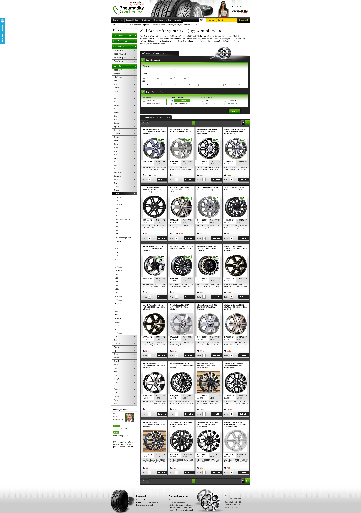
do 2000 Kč (210, 100)
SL (116, 307)
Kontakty (178, 20)
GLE (116, 285)
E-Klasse (118, 241)
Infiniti (116, 137)
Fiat (115, 116)
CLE (116, 230)
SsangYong (118, 379)
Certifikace (145, 20)
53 (189, 85)
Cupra (116, 95)
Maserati (117, 187)
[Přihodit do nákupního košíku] (162, 180)
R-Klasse (118, 300)
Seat (115, 372)
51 (175, 85)
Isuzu (116, 141)
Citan (117, 208)
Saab (115, 368)
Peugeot (116, 354)
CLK (117, 226)
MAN (116, 183)
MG (115, 336)
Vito (116, 329)
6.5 (148, 77)
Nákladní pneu (119, 61)
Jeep (115, 155)
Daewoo (117, 102)
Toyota (116, 396)
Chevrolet (117, 130)
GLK (117, 289)
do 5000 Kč (232, 104)
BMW (116, 84)
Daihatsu (117, 105)
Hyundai (117, 127)
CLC (117, 223)
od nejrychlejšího (182, 100)
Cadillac (116, 88)
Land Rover (118, 172)
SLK (116, 311)
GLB (117, 278)
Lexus (116, 179)
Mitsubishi (117, 344)
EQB (117, 248)
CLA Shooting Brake (123, 219)
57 (226, 85)
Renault (116, 361)
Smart (116, 375)
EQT (116, 263)
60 (239, 85)
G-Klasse (118, 267)
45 (148, 85)
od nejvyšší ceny (153, 104)
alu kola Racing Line (177, 502)
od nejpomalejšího (182, 104)
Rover (116, 365)
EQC (117, 252)
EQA (117, 245)
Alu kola (117, 66)
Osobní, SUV (118, 50)
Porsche (116, 358)
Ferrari (116, 112)
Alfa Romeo (118, 77)
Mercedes (117, 194)
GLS (116, 292)
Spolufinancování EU (233, 498)
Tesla (115, 393)
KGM (116, 158)
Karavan (117, 74)
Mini (115, 340)
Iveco (116, 144)
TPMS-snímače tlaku (122, 35)
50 (161, 85)
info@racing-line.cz (120, 435)
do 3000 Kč (210, 104)
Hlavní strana (117, 25)
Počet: (145, 180)
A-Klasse (118, 197)
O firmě (169, 20)
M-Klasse (118, 296)
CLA (117, 215)
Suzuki (116, 386)
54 (201, 85)
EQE (116, 256)
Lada (115, 165)
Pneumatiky (118, 46)
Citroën (116, 91)
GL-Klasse (119, 270)
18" (175, 70)
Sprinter (118, 314)
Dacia (116, 98)
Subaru (116, 382)
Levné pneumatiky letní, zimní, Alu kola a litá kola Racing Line (132, 8)
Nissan (116, 347)
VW (115, 404)
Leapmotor (117, 176)
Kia (115, 162)
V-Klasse (118, 318)
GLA (117, 274)
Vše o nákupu (158, 20)
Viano (117, 326)
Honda (116, 123)
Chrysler (117, 134)
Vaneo (117, 322)
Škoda (116, 389)
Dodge (116, 109)
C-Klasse (118, 204)
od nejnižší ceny (153, 100)
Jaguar (116, 151)
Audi (115, 81)
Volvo (116, 400)
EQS (116, 259)
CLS (116, 234)
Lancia (116, 169)
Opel (115, 351)
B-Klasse (118, 201)
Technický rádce (132, 20)
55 (214, 85)
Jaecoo (116, 148)
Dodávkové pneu (120, 58)
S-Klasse (118, 303)
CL (116, 212)
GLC (117, 281)
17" (161, 70)
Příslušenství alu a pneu (121, 41)
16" (148, 70)
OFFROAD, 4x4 (120, 54)
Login (245, 498)
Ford (115, 119)
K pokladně (243, 20)
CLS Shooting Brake (123, 237)
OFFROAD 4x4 (119, 70)
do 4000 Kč (232, 100)
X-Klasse (118, 333)
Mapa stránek (230, 496)
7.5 (175, 77)
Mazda (116, 190)
